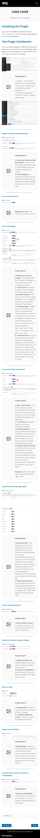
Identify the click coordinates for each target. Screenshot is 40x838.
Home (20, 18)
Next (34, 825)
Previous (6, 825)
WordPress (7, 816)
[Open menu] (36, 3)
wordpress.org (10, 34)
